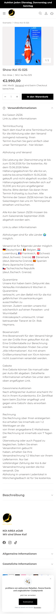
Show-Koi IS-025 (21, 23)
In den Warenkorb (37, 96)
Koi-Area (7, 75)
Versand (19, 85)
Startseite (7, 23)
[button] (52, 13)
